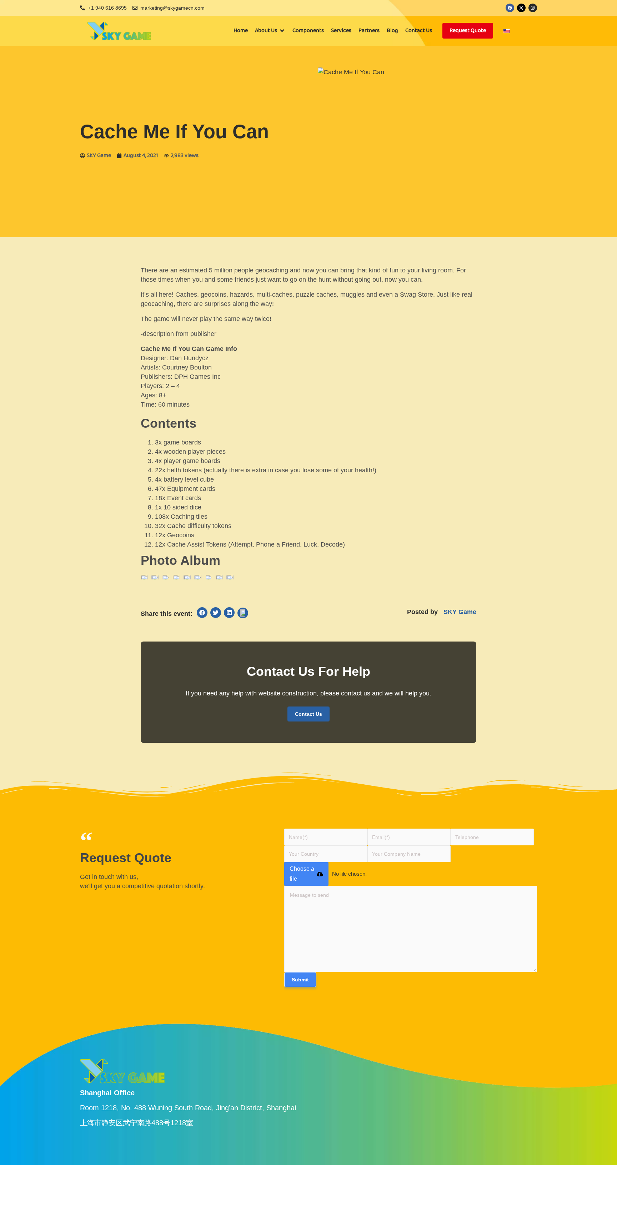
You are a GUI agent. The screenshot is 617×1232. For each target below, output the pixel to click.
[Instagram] (532, 8)
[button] (270, 31)
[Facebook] (510, 8)
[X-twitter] (521, 8)
